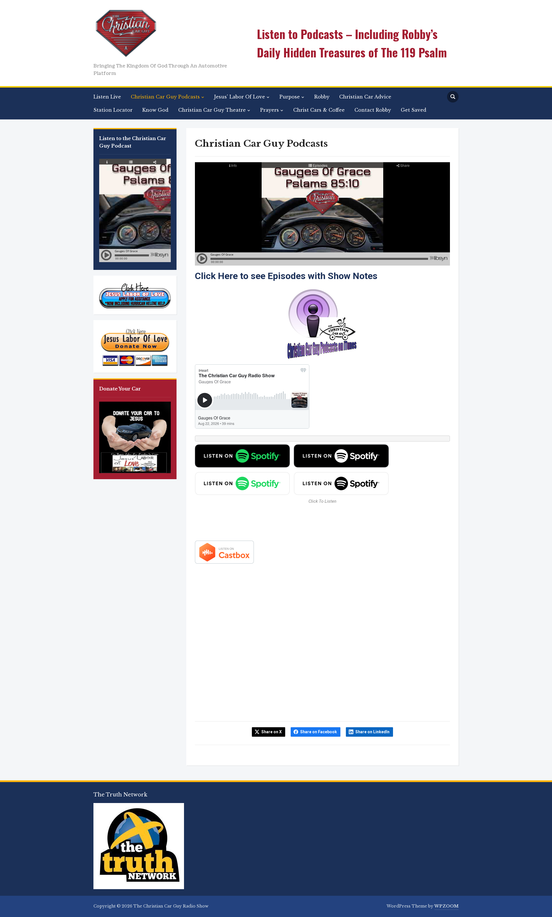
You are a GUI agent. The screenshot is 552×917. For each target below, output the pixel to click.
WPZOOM (446, 906)
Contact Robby (372, 110)
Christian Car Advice (365, 97)
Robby (321, 97)
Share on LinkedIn (372, 732)
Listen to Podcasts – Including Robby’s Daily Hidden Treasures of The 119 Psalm (352, 43)
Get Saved (413, 110)
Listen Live (107, 97)
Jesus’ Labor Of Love (239, 97)
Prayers (269, 110)
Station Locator (113, 110)
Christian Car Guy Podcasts (165, 97)
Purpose (289, 97)
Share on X (271, 732)
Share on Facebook (318, 732)
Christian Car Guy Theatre (212, 110)
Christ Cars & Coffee (319, 110)
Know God (155, 110)
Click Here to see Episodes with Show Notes (286, 275)
